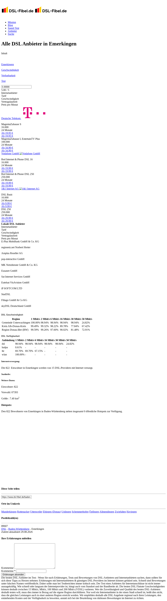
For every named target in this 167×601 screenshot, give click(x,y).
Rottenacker (23, 511)
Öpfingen (94, 511)
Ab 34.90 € (7, 147)
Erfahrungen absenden (13, 574)
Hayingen (132, 511)
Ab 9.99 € (6, 203)
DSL (3, 529)
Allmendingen (106, 511)
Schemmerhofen (80, 511)
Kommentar (7, 567)
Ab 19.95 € (7, 133)
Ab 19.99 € (7, 168)
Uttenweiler (36, 511)
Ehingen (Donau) (52, 511)
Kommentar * (8, 571)
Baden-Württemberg (18, 529)
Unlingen (66, 511)
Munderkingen (8, 511)
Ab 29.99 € (7, 218)
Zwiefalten (120, 511)
